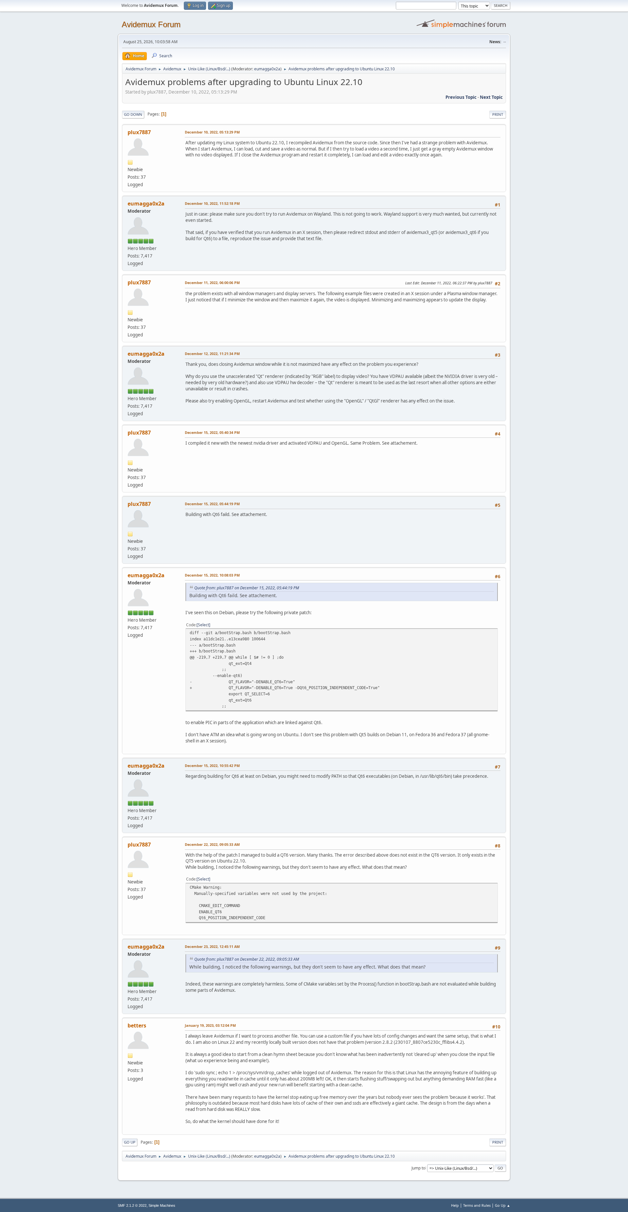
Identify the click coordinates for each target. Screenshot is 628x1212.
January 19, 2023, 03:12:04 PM (210, 1025)
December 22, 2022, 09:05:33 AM (212, 844)
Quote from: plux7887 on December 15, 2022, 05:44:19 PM (246, 588)
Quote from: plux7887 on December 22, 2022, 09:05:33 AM (246, 959)
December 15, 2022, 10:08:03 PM (212, 575)
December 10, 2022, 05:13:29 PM (212, 132)
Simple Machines (161, 1205)
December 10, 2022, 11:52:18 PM (212, 203)
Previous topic (461, 97)
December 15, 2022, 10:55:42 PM (212, 765)
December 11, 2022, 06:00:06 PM (212, 282)
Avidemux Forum (151, 24)
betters (137, 1025)
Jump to (418, 1167)
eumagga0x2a (267, 69)
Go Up (129, 1142)
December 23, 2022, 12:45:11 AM (212, 946)
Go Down (133, 114)
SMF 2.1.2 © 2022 (132, 1205)
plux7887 (139, 132)
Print (497, 114)
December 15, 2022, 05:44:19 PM (212, 503)
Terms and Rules (477, 1205)
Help (455, 1205)
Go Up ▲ (502, 1205)
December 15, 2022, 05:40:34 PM (212, 432)
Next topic (491, 97)
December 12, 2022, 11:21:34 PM (212, 353)
